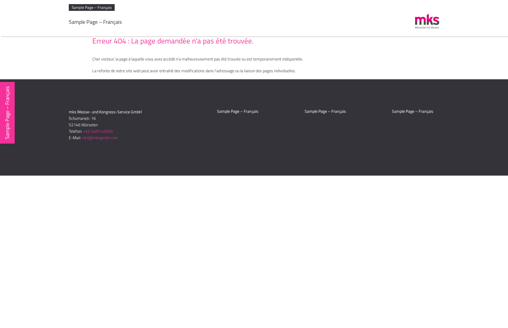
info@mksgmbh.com (100, 137)
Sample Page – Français (92, 7)
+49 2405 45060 (98, 131)
